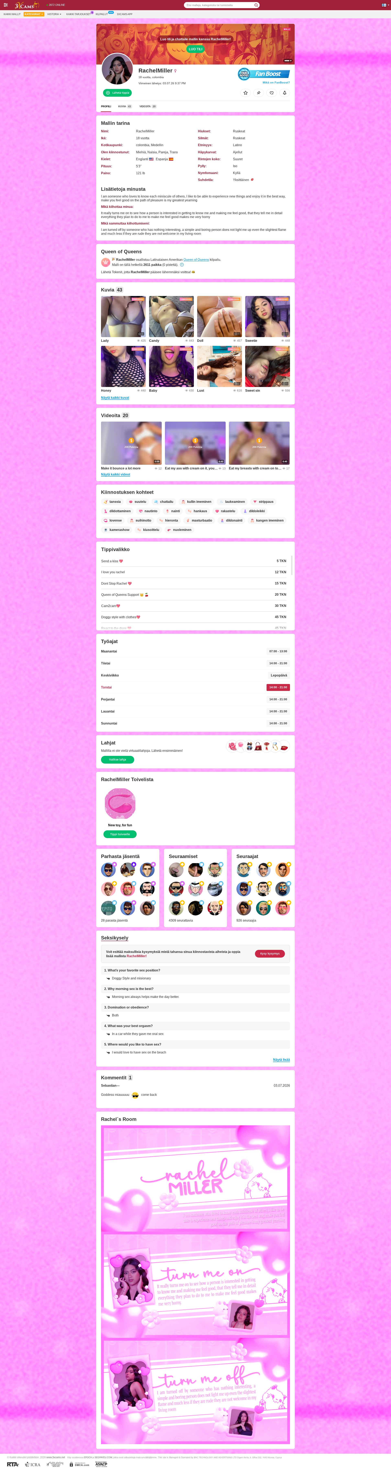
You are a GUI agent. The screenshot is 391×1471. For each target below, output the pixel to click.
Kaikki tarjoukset (78, 14)
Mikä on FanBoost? (276, 82)
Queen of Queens (196, 259)
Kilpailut (102, 14)
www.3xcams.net (55, 1457)
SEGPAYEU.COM (103, 1457)
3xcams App (124, 14)
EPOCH (88, 1457)
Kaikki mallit (12, 14)
